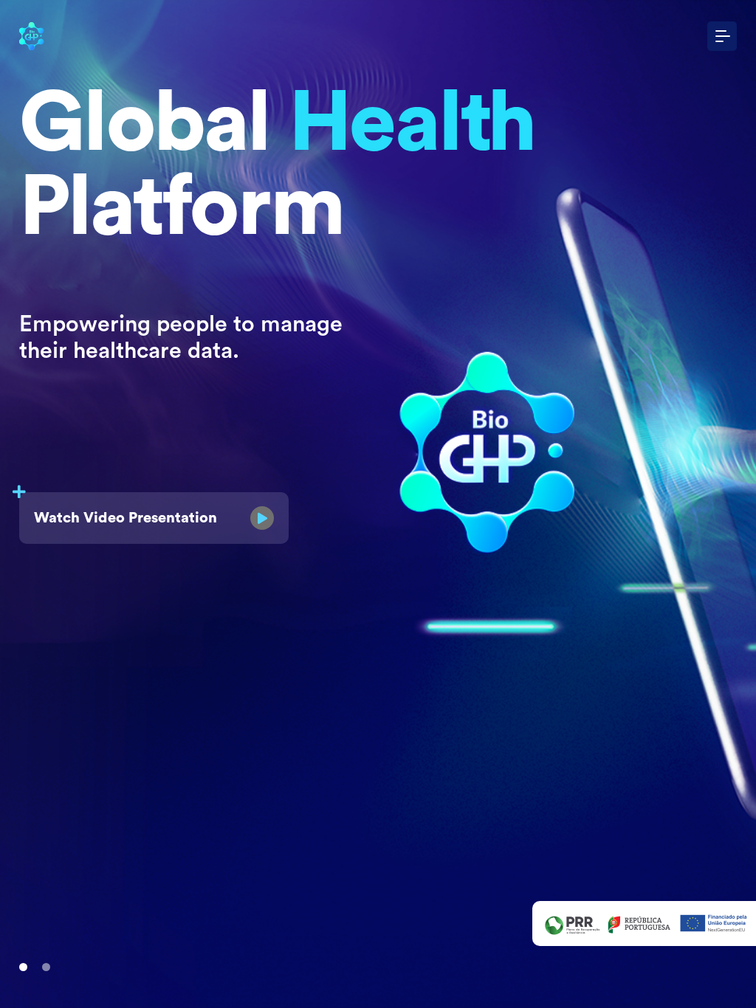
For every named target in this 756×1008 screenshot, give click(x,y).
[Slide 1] (23, 967)
